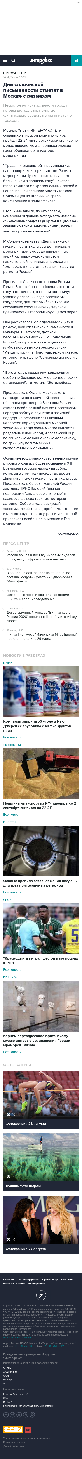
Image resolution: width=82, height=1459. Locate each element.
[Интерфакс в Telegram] (13, 1415)
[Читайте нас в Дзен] (6, 1415)
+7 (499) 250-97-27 (54, 1346)
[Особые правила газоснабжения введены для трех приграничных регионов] (41, 875)
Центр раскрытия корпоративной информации (28, 1406)
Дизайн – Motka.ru (14, 1446)
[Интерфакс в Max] (32, 1415)
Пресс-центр (14, 73)
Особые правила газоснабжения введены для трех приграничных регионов (40, 883)
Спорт (8, 900)
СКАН (6, 1398)
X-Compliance (10, 1371)
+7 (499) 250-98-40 (25, 1346)
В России (10, 822)
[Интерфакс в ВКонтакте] (19, 1415)
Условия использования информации (26, 1438)
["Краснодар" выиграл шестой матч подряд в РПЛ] (41, 953)
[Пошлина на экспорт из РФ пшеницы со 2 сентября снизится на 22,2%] (41, 798)
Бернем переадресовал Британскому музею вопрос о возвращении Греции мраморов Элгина (36, 1041)
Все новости (12, 737)
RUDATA (7, 1402)
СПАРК (7, 1367)
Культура (10, 977)
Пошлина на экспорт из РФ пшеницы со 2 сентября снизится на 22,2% (39, 805)
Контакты (9, 1279)
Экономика (12, 745)
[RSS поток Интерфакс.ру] (26, 1415)
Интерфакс (41, 60)
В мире (8, 663)
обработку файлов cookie (17, 1337)
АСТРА (6, 1383)
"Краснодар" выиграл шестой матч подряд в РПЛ (40, 960)
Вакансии (67, 1279)
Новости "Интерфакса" (15, 1394)
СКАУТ (7, 1375)
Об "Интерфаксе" (29, 1279)
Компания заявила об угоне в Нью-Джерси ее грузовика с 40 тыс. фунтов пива (37, 726)
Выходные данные (14, 1442)
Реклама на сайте (14, 1283)
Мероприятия (36, 1283)
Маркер (7, 1379)
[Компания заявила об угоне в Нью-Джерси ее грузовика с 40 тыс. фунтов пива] (41, 716)
